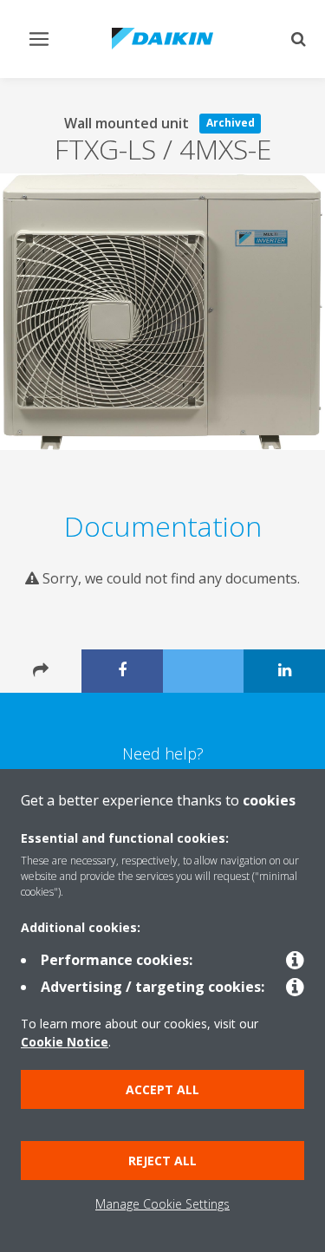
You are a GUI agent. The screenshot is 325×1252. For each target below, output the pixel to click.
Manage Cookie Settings (162, 1204)
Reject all (162, 1160)
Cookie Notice (64, 1042)
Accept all (162, 1089)
